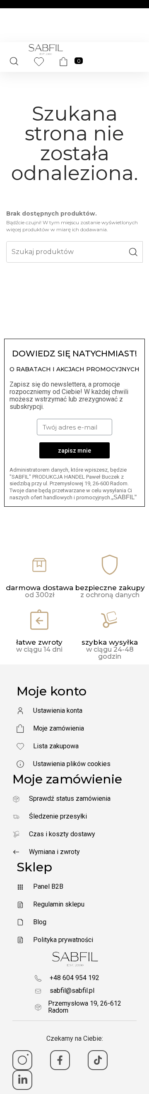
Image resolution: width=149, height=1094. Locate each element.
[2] (60, 1060)
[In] (22, 1080)
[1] (22, 1060)
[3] (98, 1060)
